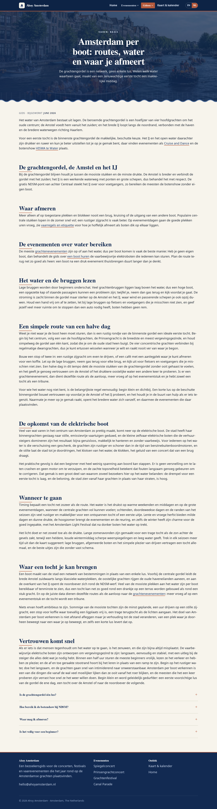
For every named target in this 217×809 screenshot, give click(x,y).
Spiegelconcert (104, 766)
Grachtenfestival (105, 778)
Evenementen (128, 5)
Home (113, 5)
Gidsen (147, 5)
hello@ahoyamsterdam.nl (37, 784)
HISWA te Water (47, 148)
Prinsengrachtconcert (109, 772)
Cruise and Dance (176, 143)
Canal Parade (103, 784)
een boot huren (78, 256)
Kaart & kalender (168, 5)
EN (188, 5)
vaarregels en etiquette (57, 225)
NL (194, 5)
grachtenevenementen (51, 251)
